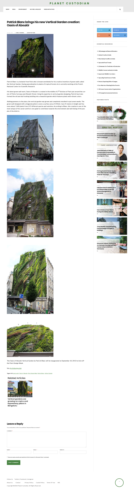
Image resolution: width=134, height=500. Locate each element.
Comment (10, 430)
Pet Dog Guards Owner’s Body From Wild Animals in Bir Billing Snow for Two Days (106, 173)
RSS (99, 35)
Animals (99, 168)
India (13, 9)
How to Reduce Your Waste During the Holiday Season (105, 211)
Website (62, 449)
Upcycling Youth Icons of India (107, 77)
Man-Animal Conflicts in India (106, 58)
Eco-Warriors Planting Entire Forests (109, 85)
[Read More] (97, 121)
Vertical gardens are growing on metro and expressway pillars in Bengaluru (18, 402)
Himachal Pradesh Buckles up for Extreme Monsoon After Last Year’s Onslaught (106, 135)
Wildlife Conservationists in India (107, 70)
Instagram (116, 35)
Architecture (100, 224)
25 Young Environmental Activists (108, 93)
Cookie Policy (40, 482)
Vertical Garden (48, 373)
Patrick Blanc (41, 373)
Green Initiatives (49, 9)
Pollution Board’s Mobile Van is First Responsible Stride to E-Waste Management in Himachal (106, 190)
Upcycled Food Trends (104, 62)
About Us (10, 482)
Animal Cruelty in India (104, 55)
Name (8, 449)
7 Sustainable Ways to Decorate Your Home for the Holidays (107, 118)
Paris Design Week (32, 373)
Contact (18, 482)
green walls (16, 373)
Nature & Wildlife (35, 9)
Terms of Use (51, 482)
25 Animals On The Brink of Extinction (109, 66)
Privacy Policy (29, 482)
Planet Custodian (70, 3)
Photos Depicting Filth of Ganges (107, 81)
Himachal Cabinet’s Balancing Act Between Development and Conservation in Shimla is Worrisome (106, 246)
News (7, 9)
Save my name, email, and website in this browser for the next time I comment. (28, 457)
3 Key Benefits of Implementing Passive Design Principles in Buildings (106, 228)
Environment (23, 9)
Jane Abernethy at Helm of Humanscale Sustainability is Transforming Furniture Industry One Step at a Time (107, 153)
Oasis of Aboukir (23, 373)
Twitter (100, 30)
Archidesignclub (15, 368)
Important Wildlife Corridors (106, 74)
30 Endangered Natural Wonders (107, 51)
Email (35, 449)
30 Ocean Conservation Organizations (109, 89)
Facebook (116, 30)
